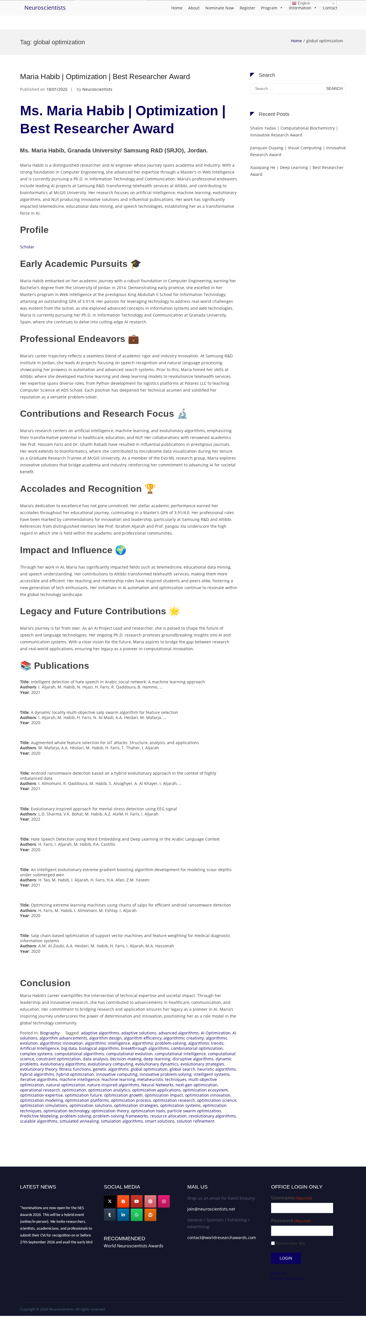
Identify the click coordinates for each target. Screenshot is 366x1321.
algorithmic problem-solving (159, 1043)
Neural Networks (157, 1085)
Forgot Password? (287, 1278)
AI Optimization (215, 1033)
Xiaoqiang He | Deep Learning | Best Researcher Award (297, 171)
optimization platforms (87, 1100)
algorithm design (105, 1038)
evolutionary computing (110, 1064)
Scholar (27, 246)
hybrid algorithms (37, 1074)
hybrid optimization (75, 1074)
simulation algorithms (122, 1121)
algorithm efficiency (143, 1038)
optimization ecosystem (205, 1090)
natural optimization (65, 1085)
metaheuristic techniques (161, 1079)
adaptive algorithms (100, 1033)
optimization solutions (90, 1105)
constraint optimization (58, 1059)
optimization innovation (207, 1095)
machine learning (118, 1079)
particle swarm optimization (194, 1110)
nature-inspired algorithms (113, 1085)
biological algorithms (99, 1048)
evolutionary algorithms (63, 1064)
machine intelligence (79, 1079)
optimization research (174, 1100)
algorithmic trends (206, 1043)
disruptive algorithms (193, 1059)
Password (291, 1221)
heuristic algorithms (216, 1069)
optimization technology (66, 1110)
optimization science (216, 1100)
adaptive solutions (138, 1033)
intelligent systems (212, 1074)
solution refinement (195, 1121)
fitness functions (75, 1069)
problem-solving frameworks (120, 1116)
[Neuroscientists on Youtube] (137, 1201)
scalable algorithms (38, 1121)
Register (247, 8)
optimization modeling (41, 1100)
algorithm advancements (63, 1038)
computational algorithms (79, 1053)
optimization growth (123, 1095)
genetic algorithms (111, 1069)
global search (182, 1069)
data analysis (95, 1059)
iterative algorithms (38, 1079)
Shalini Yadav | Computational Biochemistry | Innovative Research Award (294, 131)
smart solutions (160, 1121)
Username (291, 1198)
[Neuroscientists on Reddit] (150, 1215)
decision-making (126, 1059)
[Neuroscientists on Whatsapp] (137, 1215)
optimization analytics (109, 1090)
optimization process (131, 1100)
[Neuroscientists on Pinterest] (150, 1201)
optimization (74, 1090)
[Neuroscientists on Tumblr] (110, 1215)
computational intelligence (180, 1053)
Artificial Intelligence (39, 1048)
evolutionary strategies (202, 1064)
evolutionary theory (38, 1069)
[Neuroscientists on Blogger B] (123, 1201)
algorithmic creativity (184, 1038)
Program (269, 8)
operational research (40, 1090)
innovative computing (117, 1074)
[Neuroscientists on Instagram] (164, 1201)
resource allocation (168, 1116)
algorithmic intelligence (107, 1043)
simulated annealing (79, 1121)
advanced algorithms (178, 1033)
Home (176, 8)
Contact (330, 8)
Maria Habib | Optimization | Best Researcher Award (105, 76)
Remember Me (290, 1243)
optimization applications (156, 1090)
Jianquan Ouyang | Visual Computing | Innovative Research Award (298, 151)
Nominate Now (219, 8)
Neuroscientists (45, 7)
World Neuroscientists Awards (133, 1245)
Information (300, 8)
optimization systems (180, 1105)
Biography (49, 1033)
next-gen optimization (197, 1085)
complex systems (36, 1053)
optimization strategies (136, 1105)
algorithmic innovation (61, 1043)
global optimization (149, 1069)
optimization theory (110, 1110)
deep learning (157, 1059)
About (194, 8)
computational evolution (129, 1053)
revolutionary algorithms (212, 1116)
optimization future (83, 1095)
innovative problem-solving (166, 1074)
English (303, 3)
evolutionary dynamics (156, 1064)
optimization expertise (41, 1095)
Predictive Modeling (39, 1116)
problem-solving (75, 1116)
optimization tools (148, 1110)
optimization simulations (43, 1105)
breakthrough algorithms (145, 1048)
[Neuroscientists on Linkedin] (123, 1215)
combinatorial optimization (197, 1048)
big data (69, 1048)
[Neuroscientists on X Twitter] (110, 1201)
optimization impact (164, 1095)
